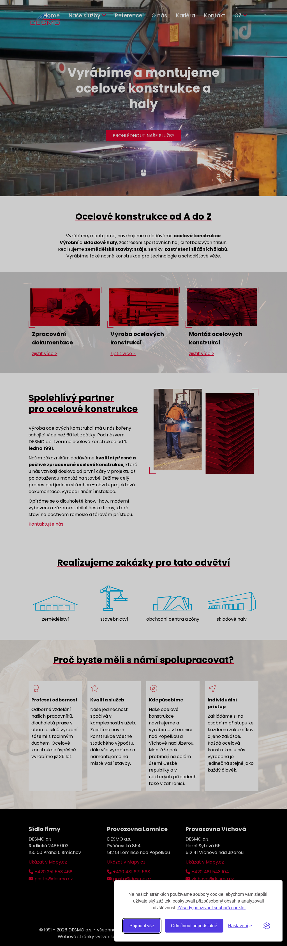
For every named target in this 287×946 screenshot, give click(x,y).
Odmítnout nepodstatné (194, 925)
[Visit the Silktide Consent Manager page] (267, 926)
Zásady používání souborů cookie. (211, 907)
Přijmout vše (141, 925)
